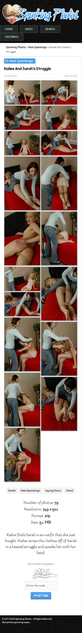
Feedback (11, 37)
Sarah (12, 490)
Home (9, 29)
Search (50, 29)
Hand (69, 490)
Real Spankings (21, 61)
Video (29, 29)
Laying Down (53, 490)
